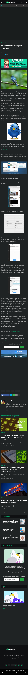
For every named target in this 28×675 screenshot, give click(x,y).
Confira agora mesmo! (6, 340)
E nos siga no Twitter (15, 331)
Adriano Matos (10, 401)
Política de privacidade (21, 672)
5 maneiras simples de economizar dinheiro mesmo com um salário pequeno (11, 537)
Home (3, 672)
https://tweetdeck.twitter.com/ (16, 153)
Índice (7, 672)
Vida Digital (17, 391)
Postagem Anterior (6, 512)
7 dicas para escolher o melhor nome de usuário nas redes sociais (12, 437)
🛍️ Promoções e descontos (8, 5)
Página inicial (4, 42)
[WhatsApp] (14, 395)
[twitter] (7, 410)
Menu (2, 2)
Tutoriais (8, 391)
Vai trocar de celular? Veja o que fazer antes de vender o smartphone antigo (10, 529)
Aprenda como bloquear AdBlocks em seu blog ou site (14, 501)
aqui (4, 608)
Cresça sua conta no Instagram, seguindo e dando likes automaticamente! (13, 470)
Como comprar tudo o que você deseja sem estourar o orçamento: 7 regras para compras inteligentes (11, 521)
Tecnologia (19, 5)
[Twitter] (5, 54)
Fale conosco (12, 672)
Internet (9, 42)
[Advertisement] (14, 23)
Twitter (12, 391)
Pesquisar (26, 2)
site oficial (5, 149)
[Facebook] (3, 54)
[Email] (7, 54)
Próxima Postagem (22, 512)
